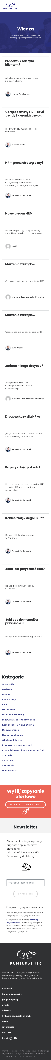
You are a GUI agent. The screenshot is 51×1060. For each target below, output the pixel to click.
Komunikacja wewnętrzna (18, 725)
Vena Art (32, 1056)
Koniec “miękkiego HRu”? (24, 518)
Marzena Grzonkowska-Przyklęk (28, 297)
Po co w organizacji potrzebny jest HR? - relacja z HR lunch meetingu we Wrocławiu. (24, 487)
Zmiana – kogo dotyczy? (24, 366)
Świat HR (7, 760)
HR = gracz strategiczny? (24, 163)
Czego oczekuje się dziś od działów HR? (24, 281)
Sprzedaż (8, 755)
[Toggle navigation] (46, 6)
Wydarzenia (9, 770)
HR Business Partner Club (16, 1016)
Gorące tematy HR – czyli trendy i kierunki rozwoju (24, 114)
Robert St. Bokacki (21, 195)
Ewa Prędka (18, 348)
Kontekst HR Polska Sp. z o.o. (22, 1051)
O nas (5, 1021)
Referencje (8, 1027)
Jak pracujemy (10, 999)
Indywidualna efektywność (18, 720)
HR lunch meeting (13, 714)
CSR (4, 704)
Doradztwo (9, 709)
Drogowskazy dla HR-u (22, 416)
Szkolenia (8, 765)
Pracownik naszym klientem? (19, 63)
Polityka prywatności (24, 1053)
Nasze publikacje (12, 735)
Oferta (5, 1005)
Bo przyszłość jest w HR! (23, 467)
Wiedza (6, 1010)
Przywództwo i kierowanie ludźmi (23, 750)
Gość (14, 246)
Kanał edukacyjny (12, 994)
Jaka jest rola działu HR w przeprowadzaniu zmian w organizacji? (18, 386)
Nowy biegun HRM (19, 213)
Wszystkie (8, 684)
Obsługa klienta (12, 740)
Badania (7, 689)
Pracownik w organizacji (17, 745)
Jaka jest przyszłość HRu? (25, 569)
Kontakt (6, 1032)
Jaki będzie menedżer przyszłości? (21, 621)
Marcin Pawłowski (21, 94)
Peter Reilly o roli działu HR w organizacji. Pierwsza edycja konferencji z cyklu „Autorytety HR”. (23, 182)
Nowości (7, 988)
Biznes (6, 694)
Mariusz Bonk (18, 145)
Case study (9, 699)
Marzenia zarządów (20, 264)
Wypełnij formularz (25, 805)
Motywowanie (10, 730)
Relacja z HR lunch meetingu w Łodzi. (23, 636)
